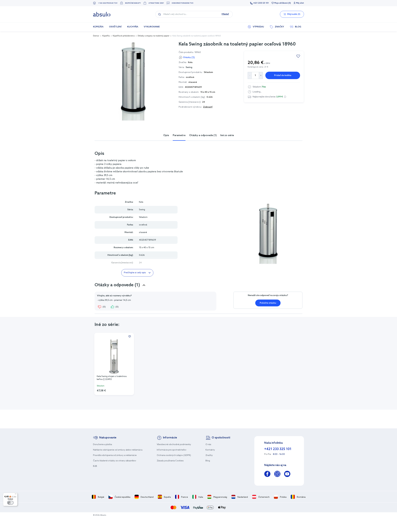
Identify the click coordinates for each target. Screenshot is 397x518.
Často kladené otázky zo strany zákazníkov (114, 460)
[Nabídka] (16, 494)
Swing (189, 67)
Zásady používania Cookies (170, 460)
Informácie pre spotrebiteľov (171, 450)
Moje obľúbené (281, 3)
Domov (96, 36)
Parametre (179, 135)
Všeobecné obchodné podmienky (174, 444)
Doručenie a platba (102, 444)
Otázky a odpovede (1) (203, 135)
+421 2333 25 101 (261, 3)
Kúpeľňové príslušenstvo (124, 36)
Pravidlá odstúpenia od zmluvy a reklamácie (115, 455)
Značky (209, 455)
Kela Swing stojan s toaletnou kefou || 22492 (112, 378)
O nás (208, 444)
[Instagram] (277, 474)
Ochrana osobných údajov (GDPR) (174, 455)
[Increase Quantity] (261, 75)
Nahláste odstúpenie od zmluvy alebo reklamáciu (118, 450)
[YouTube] (287, 474)
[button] (285, 97)
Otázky (189, 57)
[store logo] (101, 14)
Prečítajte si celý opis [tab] (135, 272)
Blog (207, 460)
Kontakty (210, 450)
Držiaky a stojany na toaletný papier (153, 36)
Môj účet (300, 3)
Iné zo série (227, 135)
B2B (95, 466)
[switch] (10, 503)
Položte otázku (268, 303)
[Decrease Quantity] (250, 75)
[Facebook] (267, 474)
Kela (141, 202)
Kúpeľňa (106, 36)
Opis (166, 135)
